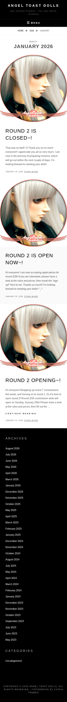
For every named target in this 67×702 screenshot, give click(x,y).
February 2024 (13, 590)
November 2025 (14, 497)
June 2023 (11, 633)
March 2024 (12, 584)
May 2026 (10, 467)
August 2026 (12, 448)
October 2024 (12, 553)
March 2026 (12, 479)
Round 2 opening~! (33, 380)
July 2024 (10, 565)
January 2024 (13, 596)
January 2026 (13, 485)
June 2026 (11, 460)
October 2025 (12, 504)
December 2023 (14, 602)
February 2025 (13, 528)
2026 (32, 31)
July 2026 (10, 454)
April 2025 (11, 516)
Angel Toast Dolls (33, 5)
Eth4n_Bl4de (31, 172)
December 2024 (14, 541)
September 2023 (14, 621)
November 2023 (14, 609)
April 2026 (11, 473)
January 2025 (13, 534)
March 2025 (12, 522)
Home (21, 31)
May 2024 (10, 572)
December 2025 (14, 491)
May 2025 (10, 510)
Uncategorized (13, 661)
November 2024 (14, 547)
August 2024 (12, 559)
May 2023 (10, 639)
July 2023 (10, 627)
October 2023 (12, 615)
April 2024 (11, 578)
